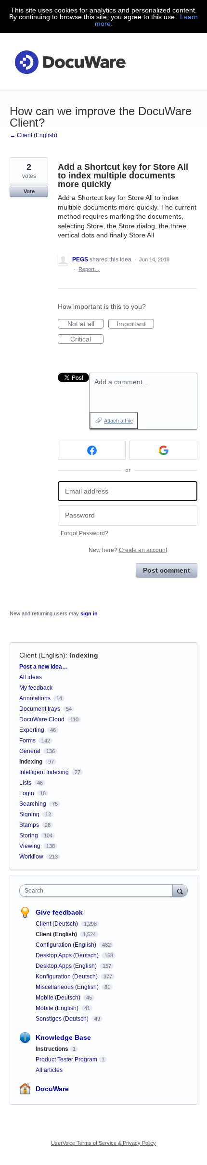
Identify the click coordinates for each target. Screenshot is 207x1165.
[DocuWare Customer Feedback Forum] (70, 61)
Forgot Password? (84, 533)
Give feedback (59, 912)
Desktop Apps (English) (67, 966)
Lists (25, 782)
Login (26, 793)
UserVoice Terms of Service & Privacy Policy (103, 1143)
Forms (27, 740)
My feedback (35, 687)
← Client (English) (33, 135)
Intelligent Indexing (44, 772)
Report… (89, 269)
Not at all (85, 324)
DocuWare (52, 1089)
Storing (28, 835)
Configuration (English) (67, 944)
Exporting (31, 730)
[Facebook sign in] (92, 450)
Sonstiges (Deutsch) (63, 1018)
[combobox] (98, 890)
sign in (89, 613)
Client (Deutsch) (57, 923)
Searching (32, 803)
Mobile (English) (58, 1008)
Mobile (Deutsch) (59, 997)
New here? (128, 550)
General (29, 751)
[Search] (180, 890)
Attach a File (118, 421)
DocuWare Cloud (42, 719)
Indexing (83, 655)
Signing (29, 814)
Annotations (35, 698)
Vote (29, 191)
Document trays (39, 709)
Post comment (166, 570)
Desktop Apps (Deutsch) (68, 955)
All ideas (30, 677)
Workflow (31, 856)
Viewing (29, 846)
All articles (49, 1070)
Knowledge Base (63, 1037)
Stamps (29, 825)
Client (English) (42, 655)
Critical (87, 339)
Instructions (52, 1049)
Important (135, 324)
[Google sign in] (163, 450)
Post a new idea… (43, 666)
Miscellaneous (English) (68, 987)
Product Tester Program (66, 1059)
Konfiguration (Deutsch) (67, 976)
